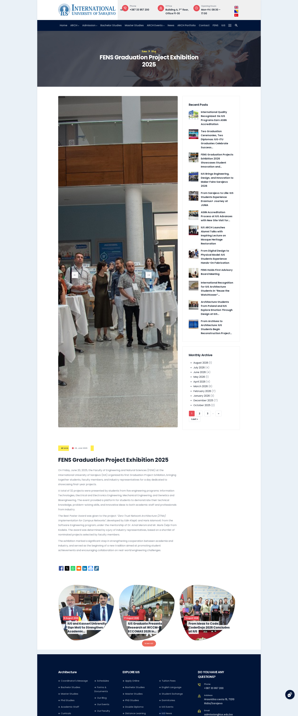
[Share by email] (79, 568)
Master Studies (134, 25)
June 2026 (199, 372)
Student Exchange (172, 693)
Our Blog (102, 697)
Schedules (103, 680)
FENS (215, 25)
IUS (223, 25)
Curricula (66, 713)
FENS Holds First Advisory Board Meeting (217, 272)
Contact (204, 25)
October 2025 (201, 405)
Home (63, 25)
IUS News (167, 713)
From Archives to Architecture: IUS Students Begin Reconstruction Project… (216, 327)
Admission (88, 25)
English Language (171, 687)
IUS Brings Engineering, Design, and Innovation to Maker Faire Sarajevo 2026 (217, 180)
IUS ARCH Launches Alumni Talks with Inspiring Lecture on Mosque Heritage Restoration (213, 235)
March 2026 (200, 386)
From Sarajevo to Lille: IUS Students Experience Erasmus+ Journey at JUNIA (217, 199)
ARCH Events (155, 25)
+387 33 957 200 (214, 688)
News (171, 25)
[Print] (90, 568)
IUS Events (167, 706)
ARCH (73, 25)
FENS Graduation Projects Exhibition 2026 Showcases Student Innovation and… (217, 160)
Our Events (103, 704)
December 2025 (203, 400)
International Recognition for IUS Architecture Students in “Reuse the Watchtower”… (217, 289)
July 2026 (199, 367)
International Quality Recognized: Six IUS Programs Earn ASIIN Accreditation (214, 118)
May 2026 (199, 377)
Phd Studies (67, 700)
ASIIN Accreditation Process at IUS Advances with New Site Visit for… (216, 216)
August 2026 (200, 363)
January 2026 (201, 396)
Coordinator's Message (74, 680)
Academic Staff (70, 706)
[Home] (87, 9)
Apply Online (132, 680)
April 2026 (199, 381)
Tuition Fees (169, 680)
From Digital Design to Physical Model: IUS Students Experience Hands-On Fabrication (215, 257)
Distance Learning (135, 713)
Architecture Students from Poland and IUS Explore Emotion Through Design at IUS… (217, 308)
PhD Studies (132, 700)
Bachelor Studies (111, 25)
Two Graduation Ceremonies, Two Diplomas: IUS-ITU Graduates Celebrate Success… (214, 139)
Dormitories (168, 700)
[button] (96, 568)
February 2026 (202, 391)
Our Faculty (103, 710)
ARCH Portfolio (186, 25)
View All (149, 643)
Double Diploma (134, 706)
